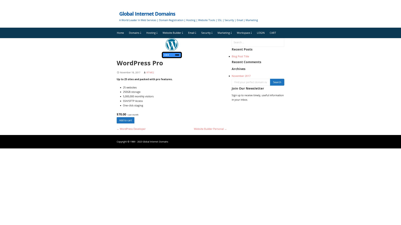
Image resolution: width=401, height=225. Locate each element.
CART (273, 33)
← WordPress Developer (131, 129)
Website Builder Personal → (210, 129)
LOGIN (261, 33)
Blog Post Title (240, 56)
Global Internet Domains (147, 13)
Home (120, 33)
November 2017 (241, 76)
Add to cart (125, 120)
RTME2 (150, 72)
